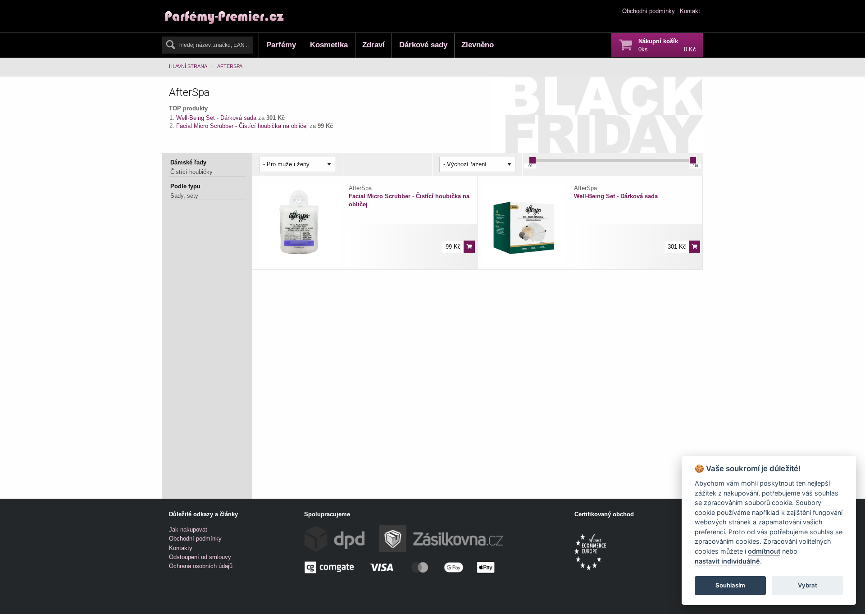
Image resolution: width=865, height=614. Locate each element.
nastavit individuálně (727, 561)
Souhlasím (730, 585)
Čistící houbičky (191, 171)
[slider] (532, 160)
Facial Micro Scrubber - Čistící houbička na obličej (243, 126)
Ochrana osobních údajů (200, 566)
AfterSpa (229, 66)
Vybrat (807, 585)
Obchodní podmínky (648, 11)
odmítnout (764, 551)
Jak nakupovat (188, 529)
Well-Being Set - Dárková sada (217, 117)
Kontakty (180, 548)
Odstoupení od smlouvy (200, 557)
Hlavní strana (188, 66)
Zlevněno (477, 45)
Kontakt (690, 11)
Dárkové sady (423, 45)
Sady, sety (184, 195)
